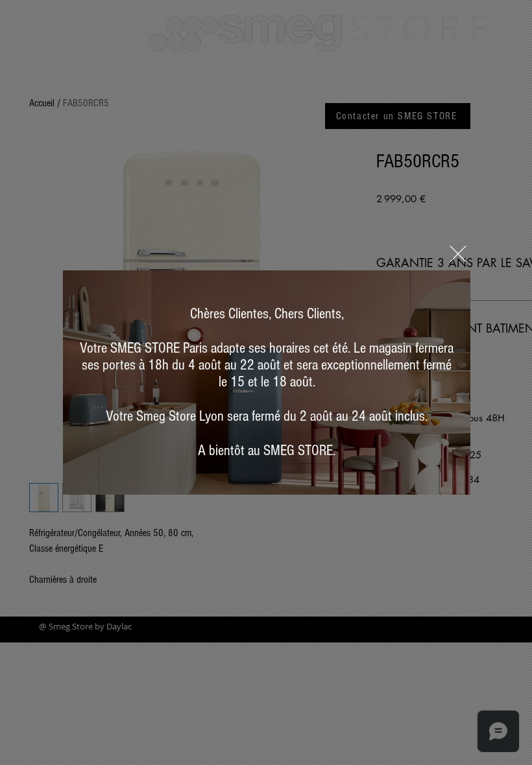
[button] (458, 254)
